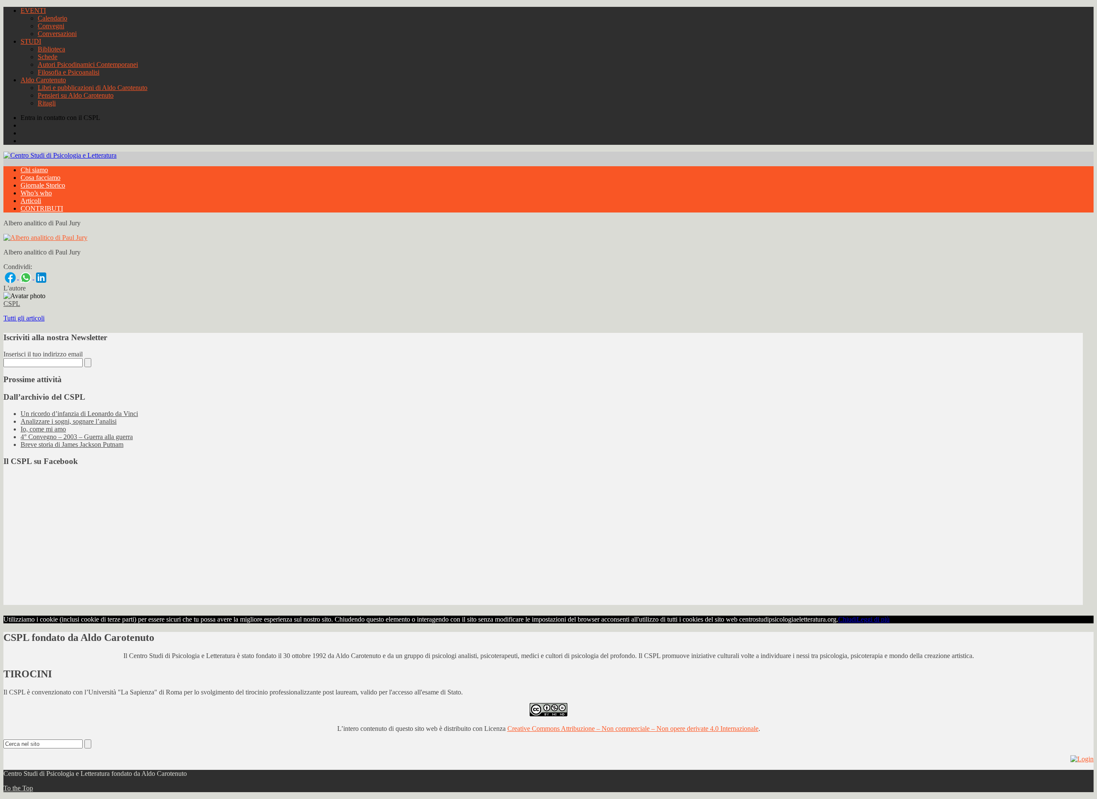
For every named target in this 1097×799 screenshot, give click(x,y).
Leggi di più (873, 619)
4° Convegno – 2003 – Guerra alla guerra (77, 436)
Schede (47, 56)
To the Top (18, 788)
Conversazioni (57, 33)
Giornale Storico (43, 185)
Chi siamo (34, 170)
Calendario (52, 18)
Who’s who (36, 193)
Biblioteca (51, 49)
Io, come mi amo (43, 429)
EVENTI (33, 10)
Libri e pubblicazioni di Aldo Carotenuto (92, 87)
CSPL (11, 303)
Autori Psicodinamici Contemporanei (88, 64)
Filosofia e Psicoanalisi (68, 72)
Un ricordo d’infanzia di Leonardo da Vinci (79, 413)
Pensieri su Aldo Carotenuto (76, 95)
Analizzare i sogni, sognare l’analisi (69, 421)
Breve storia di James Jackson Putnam (72, 444)
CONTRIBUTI (42, 208)
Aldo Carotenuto (43, 80)
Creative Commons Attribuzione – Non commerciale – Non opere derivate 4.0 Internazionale (632, 728)
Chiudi (847, 619)
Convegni (51, 26)
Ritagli (47, 103)
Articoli (31, 200)
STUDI (31, 41)
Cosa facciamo (40, 177)
